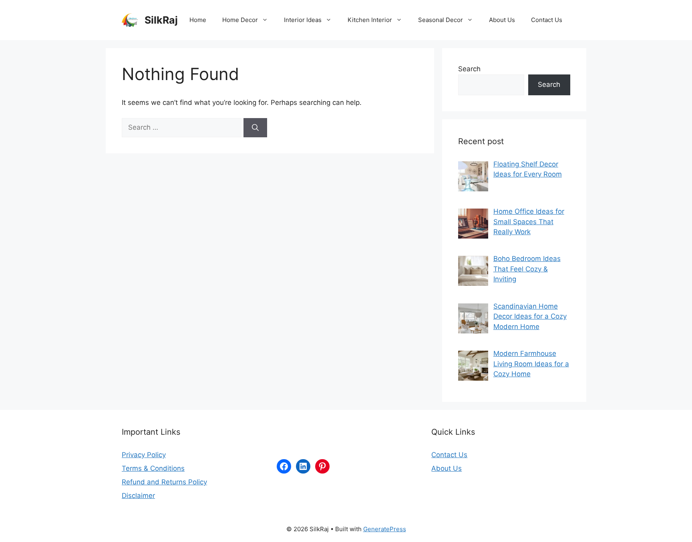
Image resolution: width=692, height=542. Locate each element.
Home (197, 20)
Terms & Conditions (153, 468)
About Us (502, 20)
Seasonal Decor (440, 20)
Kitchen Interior (370, 20)
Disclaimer (138, 496)
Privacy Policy (144, 455)
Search (469, 69)
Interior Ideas (303, 20)
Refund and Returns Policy (164, 482)
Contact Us (546, 20)
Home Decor (240, 20)
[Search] (255, 127)
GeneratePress (384, 529)
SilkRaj (161, 20)
